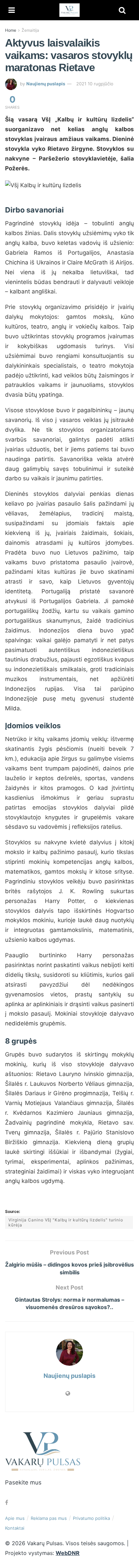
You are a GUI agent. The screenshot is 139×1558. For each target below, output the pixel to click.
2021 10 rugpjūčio (94, 83)
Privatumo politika (91, 1518)
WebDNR (68, 1553)
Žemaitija (30, 30)
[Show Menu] (11, 10)
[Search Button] (122, 10)
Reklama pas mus (49, 1518)
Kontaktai (14, 1528)
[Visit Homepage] (69, 10)
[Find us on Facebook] (6, 1502)
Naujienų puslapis (45, 83)
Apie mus (15, 1518)
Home (10, 30)
